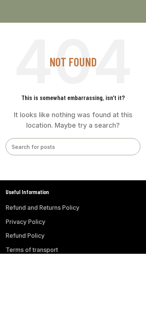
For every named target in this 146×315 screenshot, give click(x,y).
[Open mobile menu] (8, 11)
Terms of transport (32, 249)
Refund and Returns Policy (42, 207)
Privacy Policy (25, 221)
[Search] (131, 146)
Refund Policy (25, 235)
